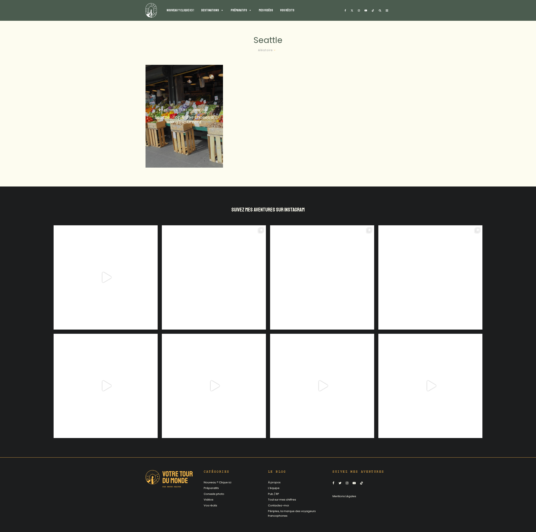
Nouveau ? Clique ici (217, 482)
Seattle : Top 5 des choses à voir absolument (184, 119)
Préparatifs (211, 488)
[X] (352, 10)
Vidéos (208, 500)
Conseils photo (214, 494)
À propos (274, 482)
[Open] (106, 277)
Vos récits (210, 505)
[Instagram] (359, 10)
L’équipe (274, 488)
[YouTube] (365, 10)
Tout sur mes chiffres (282, 500)
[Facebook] (345, 10)
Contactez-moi (278, 505)
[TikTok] (372, 10)
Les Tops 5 (170, 110)
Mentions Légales (344, 496)
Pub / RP (273, 494)
